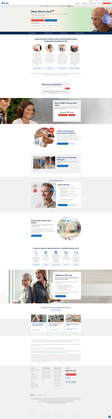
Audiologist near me (57, 385)
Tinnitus (50, 91)
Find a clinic (44, 25)
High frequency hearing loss (46, 378)
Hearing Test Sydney (57, 370)
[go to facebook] (66, 382)
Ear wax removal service (36, 25)
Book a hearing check (107, 3)
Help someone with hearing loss (36, 370)
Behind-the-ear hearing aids (47, 370)
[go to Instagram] (72, 382)
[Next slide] (84, 198)
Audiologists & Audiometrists (74, 68)
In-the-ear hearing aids (46, 372)
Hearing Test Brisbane (57, 373)
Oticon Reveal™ (73, 205)
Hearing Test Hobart (57, 381)
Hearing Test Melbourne (58, 372)
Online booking (58, 91)
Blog (32, 380)
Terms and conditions (34, 384)
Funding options (57, 25)
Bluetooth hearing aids (46, 373)
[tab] (78, 3)
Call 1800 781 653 (36, 264)
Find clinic (53, 91)
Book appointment (37, 68)
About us (33, 368)
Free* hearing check (64, 91)
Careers (32, 373)
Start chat (66, 264)
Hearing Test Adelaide (57, 375)
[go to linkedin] (69, 382)
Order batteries (33, 377)
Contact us (67, 368)
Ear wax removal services (53, 92)
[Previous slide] (28, 198)
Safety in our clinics (34, 378)
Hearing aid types (45, 368)
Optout (32, 388)
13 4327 (66, 161)
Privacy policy (33, 382)
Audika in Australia (57, 368)
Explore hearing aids (62, 68)
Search (67, 88)
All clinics (68, 377)
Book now (46, 264)
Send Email (76, 264)
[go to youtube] (75, 382)
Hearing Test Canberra (57, 379)
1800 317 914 (70, 370)
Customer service (34, 375)
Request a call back (56, 264)
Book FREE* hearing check (71, 374)
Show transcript (36, 169)
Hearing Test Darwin (57, 383)
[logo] (5, 3)
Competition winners (34, 386)
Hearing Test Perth (57, 377)
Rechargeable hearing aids (46, 375)
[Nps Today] (53, 6)
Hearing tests (49, 68)
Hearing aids (50, 25)
